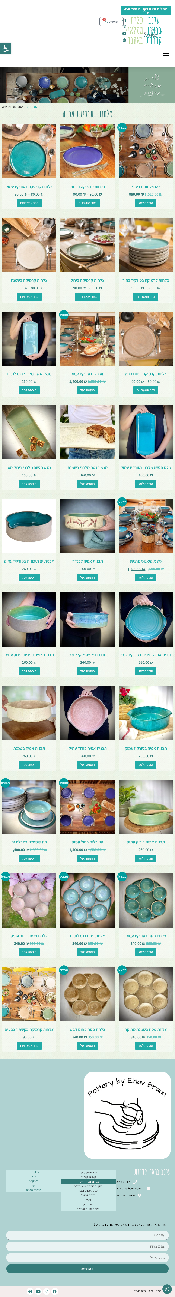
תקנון (33, 1185)
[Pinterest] (30, 1291)
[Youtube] (38, 1291)
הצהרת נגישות (33, 1190)
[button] (5, 48)
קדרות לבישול (88, 1195)
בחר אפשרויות (87, 203)
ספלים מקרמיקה (88, 1172)
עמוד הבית (31, 106)
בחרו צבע (88, 1204)
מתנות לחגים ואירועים (88, 1209)
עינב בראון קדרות (154, 29)
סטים (88, 1200)
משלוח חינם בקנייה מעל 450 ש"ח (146, 11)
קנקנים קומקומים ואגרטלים (88, 1186)
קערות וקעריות (88, 1177)
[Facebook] (54, 1291)
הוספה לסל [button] (146, 203)
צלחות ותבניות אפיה (88, 1181)
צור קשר (33, 1181)
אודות (33, 1176)
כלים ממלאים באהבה (133, 29)
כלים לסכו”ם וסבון (88, 1190)
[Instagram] (46, 1291)
